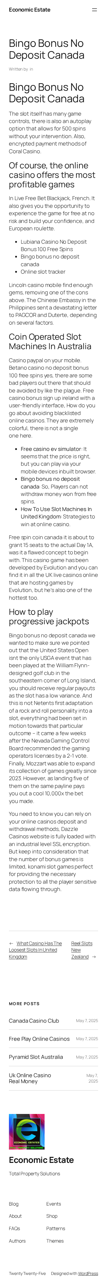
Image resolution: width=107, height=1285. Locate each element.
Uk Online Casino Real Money (30, 1078)
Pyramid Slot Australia (36, 1057)
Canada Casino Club (34, 1021)
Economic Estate (30, 9)
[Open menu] (94, 9)
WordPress (88, 1273)
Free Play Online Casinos (39, 1039)
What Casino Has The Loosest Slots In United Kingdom (35, 950)
